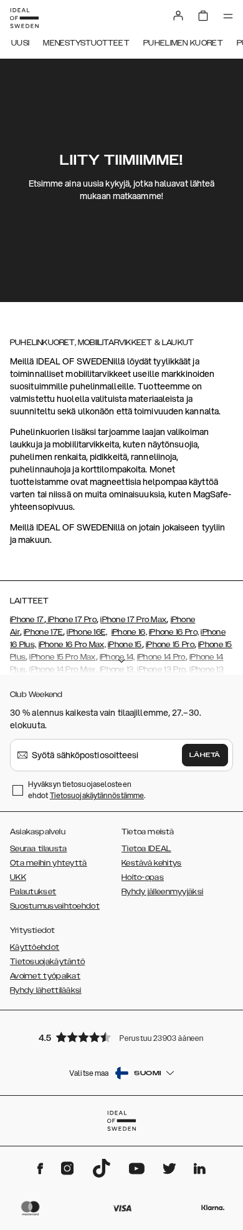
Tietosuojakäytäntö (47, 961)
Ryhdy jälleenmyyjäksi (162, 891)
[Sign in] (178, 15)
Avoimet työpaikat (45, 976)
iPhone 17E (43, 632)
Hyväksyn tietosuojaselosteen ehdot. (86, 790)
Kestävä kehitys (152, 863)
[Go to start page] (24, 18)
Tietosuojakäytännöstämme (97, 795)
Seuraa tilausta (38, 848)
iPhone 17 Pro (71, 619)
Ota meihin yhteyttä (48, 863)
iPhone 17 (27, 619)
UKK (18, 877)
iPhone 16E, (87, 632)
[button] (121, 1037)
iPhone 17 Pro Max (133, 619)
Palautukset (33, 891)
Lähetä (205, 755)
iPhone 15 (125, 644)
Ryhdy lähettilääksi (46, 990)
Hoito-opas (143, 877)
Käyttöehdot (34, 947)
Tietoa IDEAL (146, 848)
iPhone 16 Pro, (174, 632)
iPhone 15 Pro (170, 644)
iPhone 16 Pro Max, (72, 644)
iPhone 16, (129, 632)
